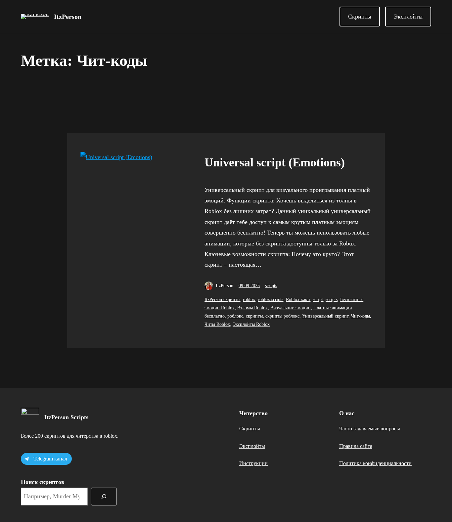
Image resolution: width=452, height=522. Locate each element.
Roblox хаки (298, 299)
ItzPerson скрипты (222, 299)
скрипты (254, 316)
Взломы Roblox (252, 307)
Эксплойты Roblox (251, 324)
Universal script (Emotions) (274, 162)
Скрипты (359, 16)
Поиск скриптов (43, 482)
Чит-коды (360, 316)
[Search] (104, 496)
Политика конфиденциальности (375, 463)
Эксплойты (408, 16)
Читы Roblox (217, 324)
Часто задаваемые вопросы (369, 428)
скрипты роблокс (282, 316)
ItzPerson (67, 16)
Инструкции (253, 463)
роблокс (235, 316)
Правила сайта (355, 446)
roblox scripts (270, 299)
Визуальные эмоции (290, 307)
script (318, 299)
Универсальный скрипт (325, 316)
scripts (271, 285)
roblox (249, 299)
